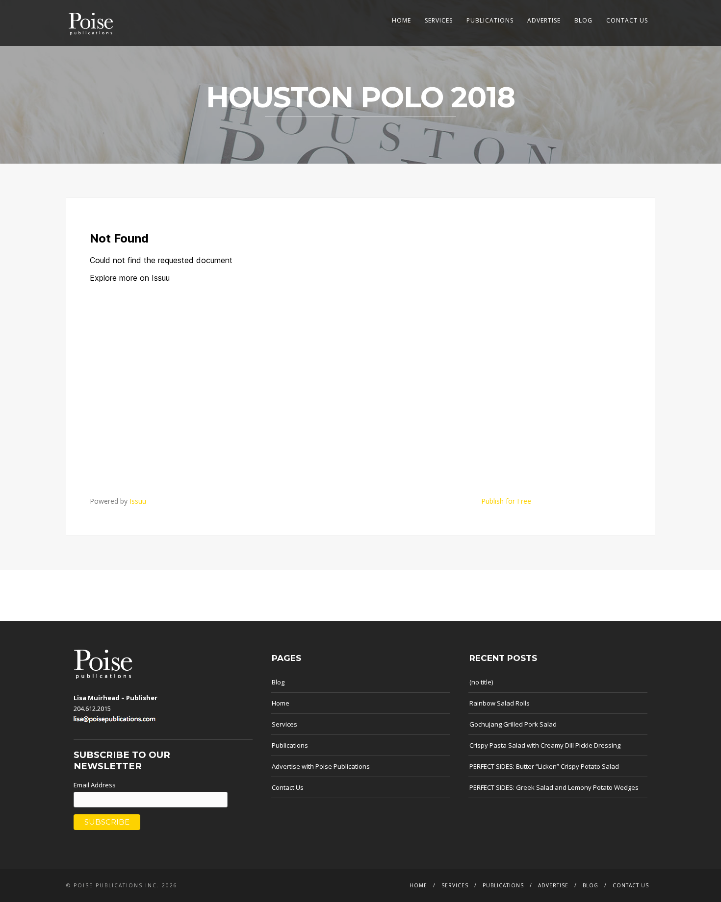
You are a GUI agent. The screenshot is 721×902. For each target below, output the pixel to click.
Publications (490, 20)
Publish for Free (506, 501)
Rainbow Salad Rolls (499, 703)
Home (401, 20)
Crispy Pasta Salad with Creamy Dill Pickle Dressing (544, 745)
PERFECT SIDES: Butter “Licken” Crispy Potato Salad (544, 766)
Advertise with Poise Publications (321, 766)
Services (439, 20)
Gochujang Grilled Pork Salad (513, 724)
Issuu (137, 501)
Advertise (544, 20)
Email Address (95, 784)
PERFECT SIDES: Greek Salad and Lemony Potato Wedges (554, 787)
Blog (583, 20)
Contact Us (627, 20)
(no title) (481, 682)
